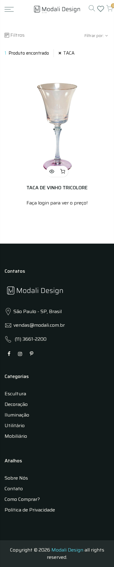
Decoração (16, 404)
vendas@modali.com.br (39, 325)
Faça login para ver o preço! (57, 203)
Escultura (15, 393)
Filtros (17, 35)
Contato (14, 488)
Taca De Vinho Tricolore (57, 187)
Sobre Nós (16, 478)
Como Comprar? (22, 499)
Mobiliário (16, 436)
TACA (68, 53)
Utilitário (15, 425)
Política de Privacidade (30, 510)
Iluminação (17, 415)
